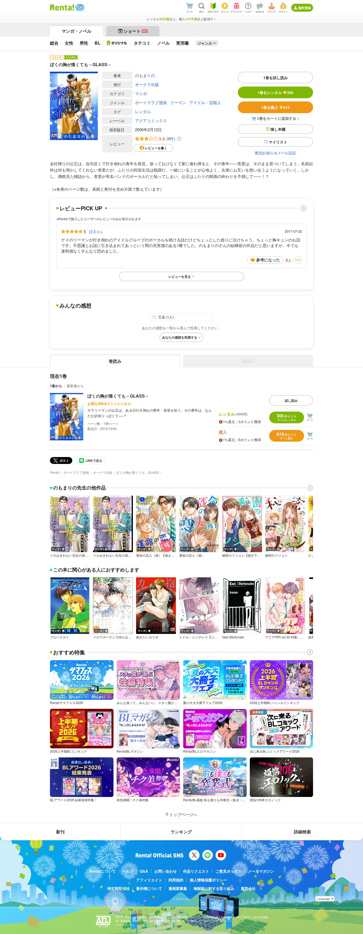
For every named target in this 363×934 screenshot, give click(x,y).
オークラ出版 (147, 84)
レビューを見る (179, 276)
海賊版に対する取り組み (213, 888)
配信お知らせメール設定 (275, 152)
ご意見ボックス (229, 871)
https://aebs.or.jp (125, 925)
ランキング (181, 832)
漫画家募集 (177, 888)
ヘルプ (127, 871)
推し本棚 (278, 129)
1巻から (56, 385)
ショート (135, 31)
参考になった (268, 260)
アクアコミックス (151, 120)
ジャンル (204, 43)
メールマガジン (261, 871)
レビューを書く (156, 148)
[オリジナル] (117, 43)
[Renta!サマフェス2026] (79, 7)
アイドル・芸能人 (205, 102)
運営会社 (248, 888)
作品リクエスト (196, 871)
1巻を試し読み (275, 77)
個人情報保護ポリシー (208, 879)
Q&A (144, 871)
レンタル (143, 111)
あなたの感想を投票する (179, 337)
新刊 (60, 832)
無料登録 (304, 7)
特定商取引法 (118, 888)
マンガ (141, 93)
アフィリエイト (149, 879)
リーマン (178, 102)
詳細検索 (302, 832)
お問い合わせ (165, 871)
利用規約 (175, 879)
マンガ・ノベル (76, 31)
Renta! (55, 472)
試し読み (291, 400)
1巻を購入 (275, 107)
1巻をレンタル (275, 92)
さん (96, 231)
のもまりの (145, 75)
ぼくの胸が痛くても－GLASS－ (118, 396)
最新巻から (75, 385)
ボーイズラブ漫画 (151, 102)
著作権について (149, 888)
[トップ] (62, 7)
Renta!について (102, 871)
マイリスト (278, 141)
